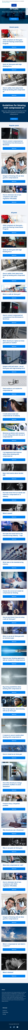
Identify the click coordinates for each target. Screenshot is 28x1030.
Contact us (5, 1010)
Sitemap (4, 1014)
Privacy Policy (5, 1012)
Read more (14, 47)
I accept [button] (14, 5)
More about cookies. (6, 2)
